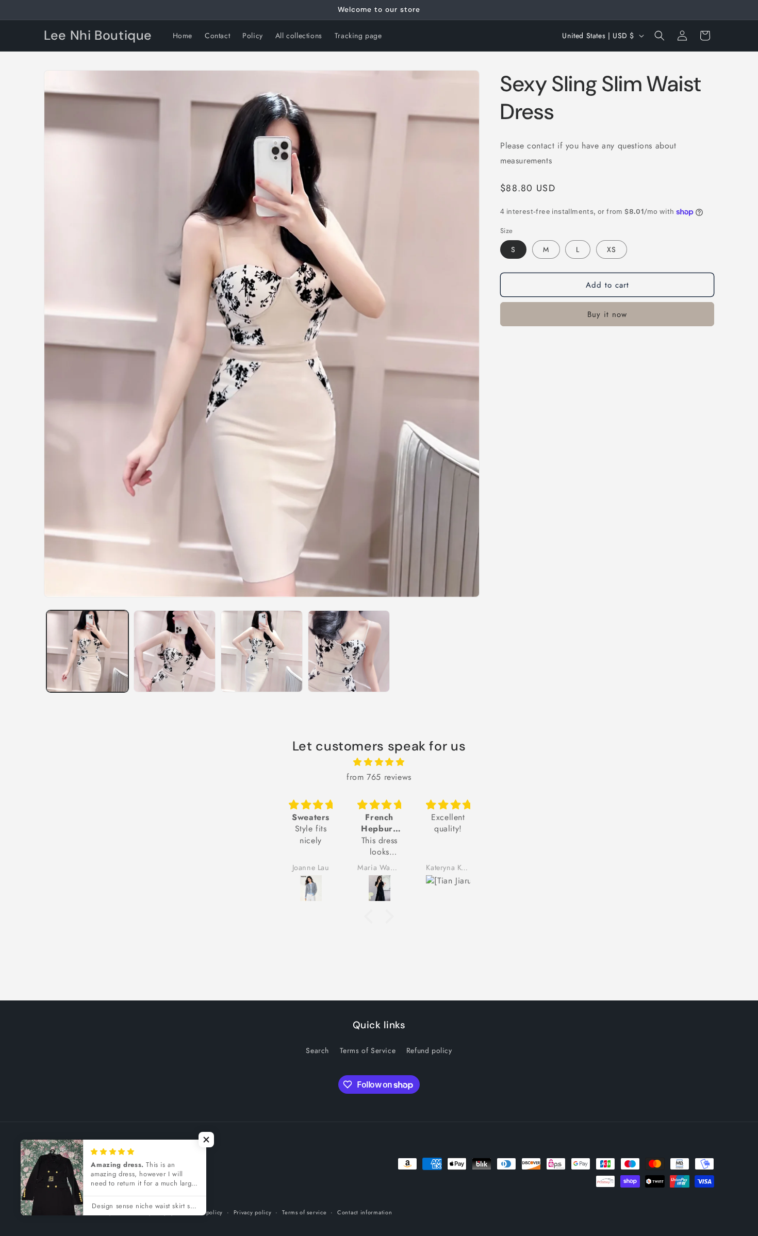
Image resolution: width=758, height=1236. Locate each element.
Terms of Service (368, 1050)
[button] (659, 35)
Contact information (364, 1212)
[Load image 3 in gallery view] (262, 651)
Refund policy (429, 1050)
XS (611, 249)
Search (317, 1050)
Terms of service (304, 1212)
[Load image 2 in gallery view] (175, 651)
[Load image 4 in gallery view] (349, 651)
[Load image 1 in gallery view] (87, 651)
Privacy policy (253, 1212)
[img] (379, 762)
